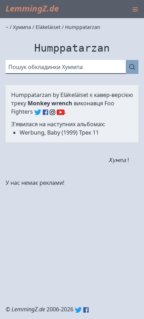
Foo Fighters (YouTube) (61, 112)
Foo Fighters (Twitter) (37, 112)
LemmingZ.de (32, 8)
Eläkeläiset (74, 95)
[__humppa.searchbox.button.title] (132, 67)
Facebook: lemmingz (86, 310)
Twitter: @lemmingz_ (78, 310)
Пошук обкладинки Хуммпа (45, 67)
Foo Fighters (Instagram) (52, 112)
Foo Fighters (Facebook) (45, 112)
